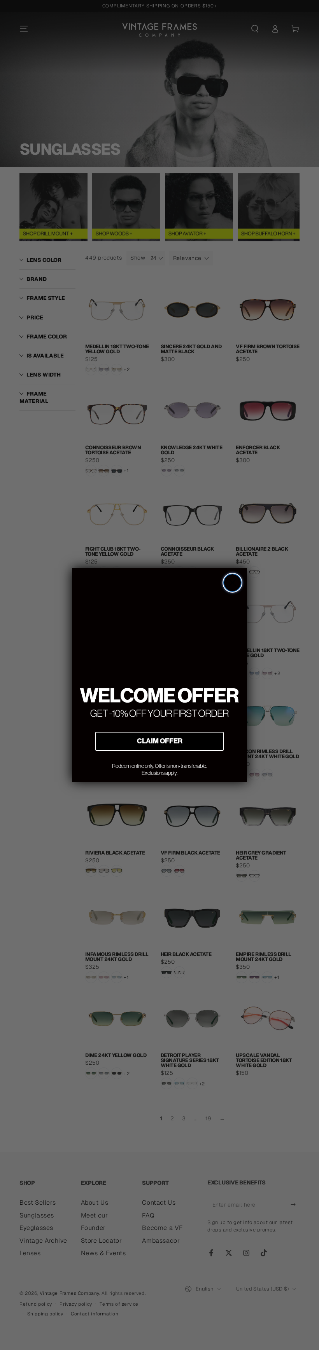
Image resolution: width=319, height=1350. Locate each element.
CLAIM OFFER (159, 740)
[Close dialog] (232, 582)
